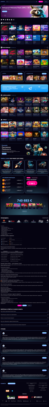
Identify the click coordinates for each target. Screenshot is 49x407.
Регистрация (41, 1)
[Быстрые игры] (1, 19)
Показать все (24, 211)
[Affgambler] (36, 397)
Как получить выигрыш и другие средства (7, 233)
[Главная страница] (3, 1)
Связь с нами (31, 391)
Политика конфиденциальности (43, 387)
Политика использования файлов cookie (43, 385)
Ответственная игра (31, 388)
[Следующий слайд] (5, 15)
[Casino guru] (11, 397)
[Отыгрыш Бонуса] (13, 19)
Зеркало (29, 305)
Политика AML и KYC (31, 387)
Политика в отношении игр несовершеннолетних (31, 385)
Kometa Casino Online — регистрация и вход (7, 228)
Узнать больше (4, 153)
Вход (46, 1)
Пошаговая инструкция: (4, 229)
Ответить (44, 345)
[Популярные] (7, 19)
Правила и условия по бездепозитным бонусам (31, 383)
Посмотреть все (13, 47)
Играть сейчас (20, 73)
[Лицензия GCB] (7, 391)
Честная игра (43, 388)
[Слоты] (3, 19)
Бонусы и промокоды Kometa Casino (6, 230)
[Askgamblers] (23, 397)
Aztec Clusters (7, 179)
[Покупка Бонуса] (11, 19)
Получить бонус (4, 11)
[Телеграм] (12, 391)
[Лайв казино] (5, 19)
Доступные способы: (4, 232)
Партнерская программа (11, 383)
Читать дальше (29, 190)
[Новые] (9, 19)
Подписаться (44, 88)
